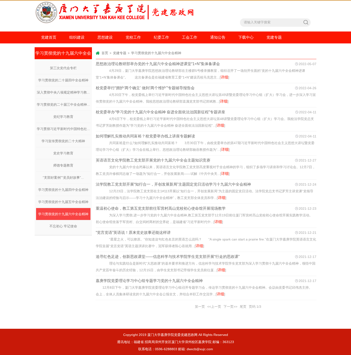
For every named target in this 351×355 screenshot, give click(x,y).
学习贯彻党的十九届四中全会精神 (63, 190)
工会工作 (189, 37)
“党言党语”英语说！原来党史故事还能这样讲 (133, 232)
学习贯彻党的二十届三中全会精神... (63, 104)
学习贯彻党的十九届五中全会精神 (63, 202)
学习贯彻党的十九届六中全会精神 (63, 214)
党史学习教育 (63, 153)
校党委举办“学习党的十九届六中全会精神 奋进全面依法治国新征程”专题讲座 (160, 112)
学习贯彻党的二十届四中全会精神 (63, 80)
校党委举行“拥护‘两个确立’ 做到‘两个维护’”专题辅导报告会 (145, 88)
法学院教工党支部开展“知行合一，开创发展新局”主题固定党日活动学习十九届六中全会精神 (173, 184)
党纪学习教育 (63, 117)
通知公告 (217, 37)
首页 (104, 53)
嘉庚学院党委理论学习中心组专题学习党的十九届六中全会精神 (149, 281)
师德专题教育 (63, 165)
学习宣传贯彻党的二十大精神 (63, 141)
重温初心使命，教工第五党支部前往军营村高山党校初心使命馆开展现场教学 (161, 208)
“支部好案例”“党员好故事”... (63, 177)
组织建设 (77, 37)
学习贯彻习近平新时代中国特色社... (63, 129)
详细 (224, 77)
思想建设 (105, 37)
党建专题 (274, 37)
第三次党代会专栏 (63, 68)
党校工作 (133, 37)
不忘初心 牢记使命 (63, 226)
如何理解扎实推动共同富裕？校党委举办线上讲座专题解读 (145, 136)
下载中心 (246, 37)
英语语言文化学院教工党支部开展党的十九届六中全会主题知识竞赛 (153, 160)
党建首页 (48, 37)
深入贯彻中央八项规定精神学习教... (63, 92)
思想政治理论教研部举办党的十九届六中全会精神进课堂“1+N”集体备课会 (158, 64)
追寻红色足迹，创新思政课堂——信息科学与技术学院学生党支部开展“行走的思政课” (167, 257)
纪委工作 (161, 37)
